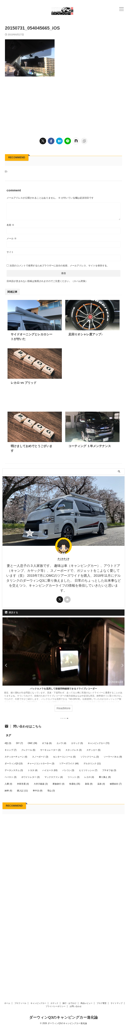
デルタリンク (92, 763)
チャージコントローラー (40, 763)
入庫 (8, 784)
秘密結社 (116, 784)
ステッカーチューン (16, 757)
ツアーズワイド (69, 763)
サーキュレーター (50, 750)
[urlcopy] (84, 141)
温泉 (101, 784)
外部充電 (23, 784)
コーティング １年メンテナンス (89, 446)
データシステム (14, 770)
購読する (13, 612)
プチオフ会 (109, 770)
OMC (32, 743)
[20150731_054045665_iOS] (59, 141)
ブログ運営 (101, 1003)
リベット (73, 777)
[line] (67, 141)
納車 (8, 790)
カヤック (77, 743)
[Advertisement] (63, 106)
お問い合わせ (76, 1006)
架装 (88, 784)
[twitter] (43, 141)
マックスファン (53, 777)
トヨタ (32, 770)
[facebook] (51, 141)
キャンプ (10, 750)
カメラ (61, 743)
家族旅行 (58, 784)
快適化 (74, 784)
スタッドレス (73, 750)
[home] (67, 599)
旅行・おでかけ (69, 1003)
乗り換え (105, 777)
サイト (10, 252)
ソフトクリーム (90, 757)
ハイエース (49, 770)
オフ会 (47, 743)
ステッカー (93, 750)
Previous (5, 665)
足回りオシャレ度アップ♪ (85, 334)
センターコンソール (64, 757)
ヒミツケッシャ (88, 770)
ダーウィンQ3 (13, 763)
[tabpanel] (63, 666)
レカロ (89, 777)
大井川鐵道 (41, 784)
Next (121, 665)
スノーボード (40, 757)
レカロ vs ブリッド (24, 382)
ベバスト (10, 777)
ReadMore (63, 708)
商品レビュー (86, 1003)
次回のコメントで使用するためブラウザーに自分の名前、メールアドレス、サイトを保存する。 (59, 265)
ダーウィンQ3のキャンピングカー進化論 (63, 1017)
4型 (8, 743)
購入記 (22, 790)
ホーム (7, 1003)
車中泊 (37, 790)
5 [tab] (67, 718)
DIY (19, 743)
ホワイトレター (30, 777)
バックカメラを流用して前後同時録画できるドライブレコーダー (63, 688)
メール (12, 238)
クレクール (28, 750)
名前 (10, 225)
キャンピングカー (98, 743)
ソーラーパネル (113, 757)
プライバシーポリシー (55, 1006)
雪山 (51, 790)
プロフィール (20, 1003)
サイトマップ (117, 1003)
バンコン (68, 770)
